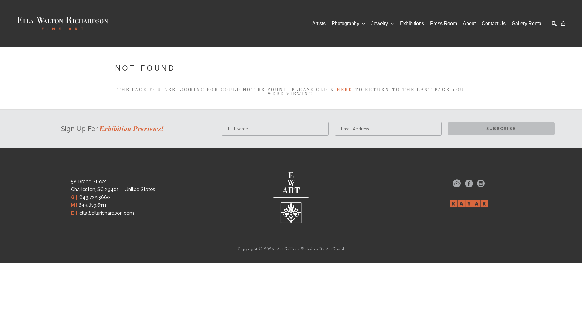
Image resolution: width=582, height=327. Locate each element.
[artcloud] (457, 183)
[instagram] (481, 183)
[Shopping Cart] (563, 23)
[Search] (554, 23)
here (345, 89)
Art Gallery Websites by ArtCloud (310, 249)
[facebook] (469, 183)
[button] (348, 23)
